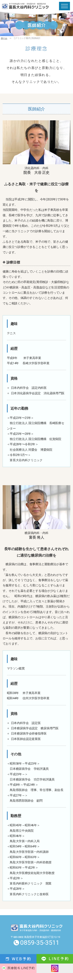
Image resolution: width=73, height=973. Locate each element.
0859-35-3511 (39, 942)
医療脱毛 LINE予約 (18, 968)
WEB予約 (18, 959)
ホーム (4, 38)
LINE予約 (54, 959)
